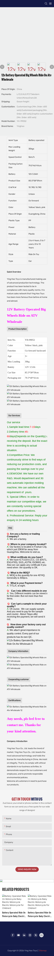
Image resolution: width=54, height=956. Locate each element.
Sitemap (43, 950)
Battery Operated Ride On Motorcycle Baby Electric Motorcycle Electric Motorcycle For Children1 (39, 914)
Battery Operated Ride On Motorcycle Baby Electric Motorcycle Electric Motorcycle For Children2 (13, 914)
